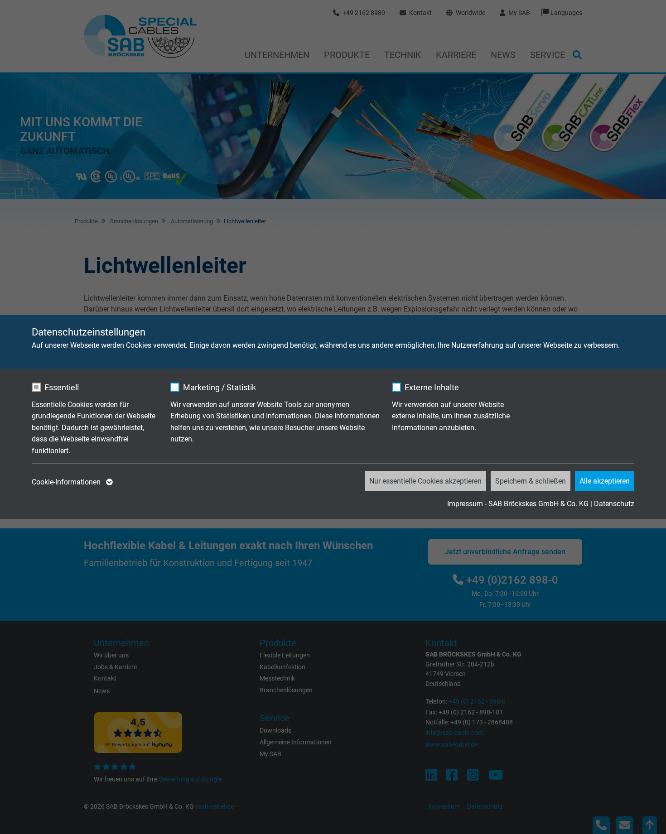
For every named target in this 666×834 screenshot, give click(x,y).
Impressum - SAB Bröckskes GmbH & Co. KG (518, 503)
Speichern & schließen (530, 481)
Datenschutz (614, 503)
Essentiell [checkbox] (61, 387)
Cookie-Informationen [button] (67, 482)
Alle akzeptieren (604, 481)
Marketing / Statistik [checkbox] (219, 387)
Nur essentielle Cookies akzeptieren (425, 481)
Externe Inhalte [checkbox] (432, 387)
